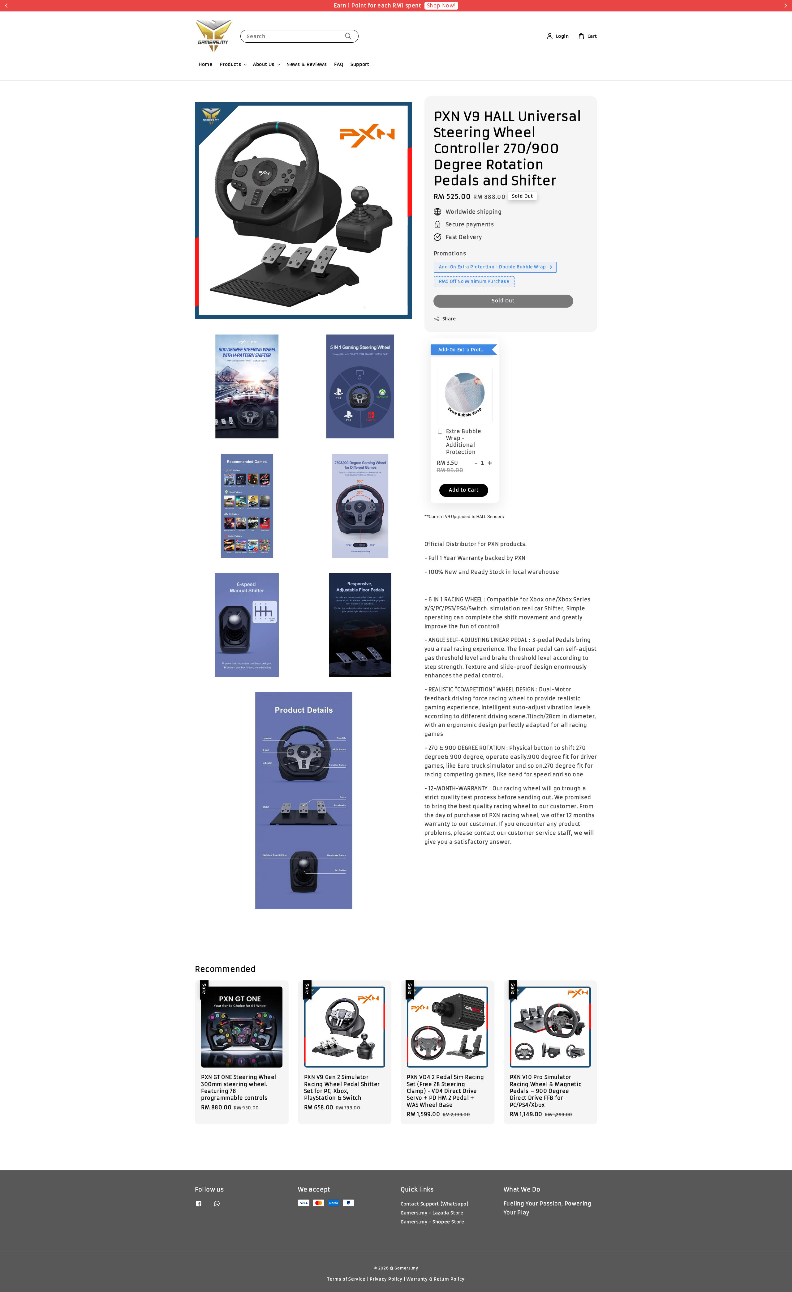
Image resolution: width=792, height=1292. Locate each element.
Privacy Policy (386, 1279)
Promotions (450, 253)
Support (360, 64)
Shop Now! (441, 5)
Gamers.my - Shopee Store (432, 1222)
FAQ (338, 64)
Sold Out (503, 300)
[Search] (348, 36)
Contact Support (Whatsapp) (435, 1204)
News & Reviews (306, 64)
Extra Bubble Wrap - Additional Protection (463, 441)
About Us (263, 64)
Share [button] (449, 318)
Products (230, 64)
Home (205, 64)
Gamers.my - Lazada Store (432, 1213)
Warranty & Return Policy (436, 1279)
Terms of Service (346, 1279)
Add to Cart (464, 490)
